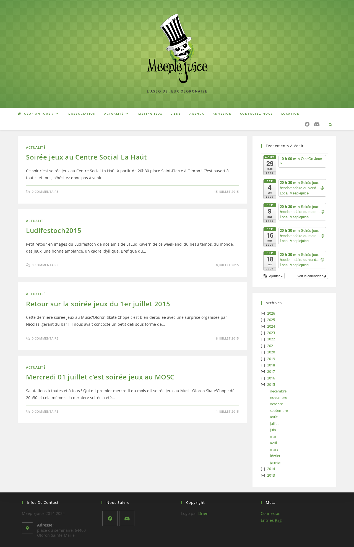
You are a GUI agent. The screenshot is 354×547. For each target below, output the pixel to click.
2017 (271, 371)
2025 (271, 319)
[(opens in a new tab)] (317, 124)
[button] (272, 276)
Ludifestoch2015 (54, 230)
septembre (279, 410)
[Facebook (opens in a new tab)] (307, 124)
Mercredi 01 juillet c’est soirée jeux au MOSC (100, 376)
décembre (278, 391)
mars (274, 449)
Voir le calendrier (310, 275)
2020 (271, 352)
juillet (274, 423)
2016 (271, 378)
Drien (203, 513)
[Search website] (330, 125)
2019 (271, 358)
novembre (278, 397)
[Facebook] (110, 518)
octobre (276, 403)
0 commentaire (45, 191)
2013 (271, 475)
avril (273, 442)
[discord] (126, 518)
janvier (275, 462)
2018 (271, 365)
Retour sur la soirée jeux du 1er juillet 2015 (98, 303)
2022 (271, 339)
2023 (271, 332)
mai (273, 436)
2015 (271, 384)
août (274, 416)
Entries (271, 520)
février (275, 455)
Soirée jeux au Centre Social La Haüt (86, 156)
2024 (271, 326)
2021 (271, 345)
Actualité (35, 147)
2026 (271, 313)
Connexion (270, 513)
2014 (271, 468)
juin (273, 429)
